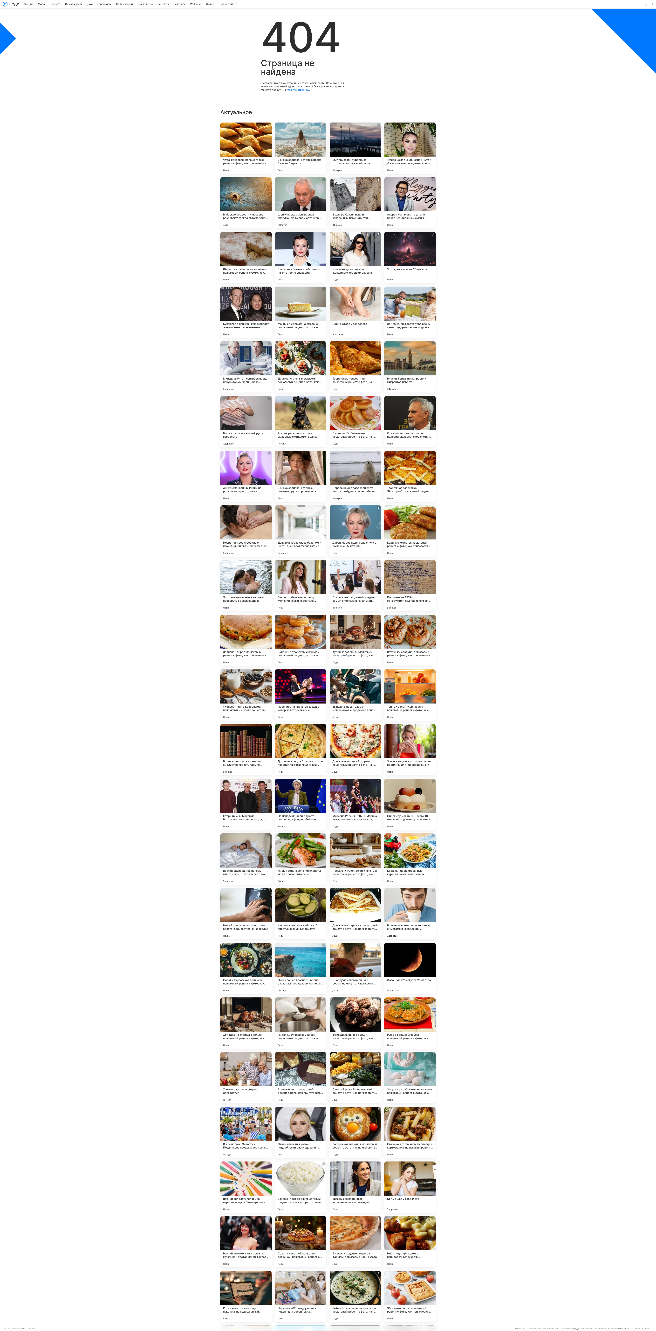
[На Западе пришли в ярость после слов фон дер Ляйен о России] (300, 804)
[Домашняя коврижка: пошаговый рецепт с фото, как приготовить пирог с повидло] (355, 913)
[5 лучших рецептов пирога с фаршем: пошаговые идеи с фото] (355, 1241)
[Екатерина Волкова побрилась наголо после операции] (300, 257)
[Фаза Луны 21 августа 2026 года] (410, 968)
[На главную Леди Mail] (13, 4)
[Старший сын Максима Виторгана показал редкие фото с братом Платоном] (246, 804)
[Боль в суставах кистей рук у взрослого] (246, 421)
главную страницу (297, 89)
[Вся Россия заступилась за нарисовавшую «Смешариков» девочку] (246, 1187)
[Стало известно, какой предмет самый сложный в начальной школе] (355, 585)
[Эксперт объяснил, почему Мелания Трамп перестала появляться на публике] (300, 585)
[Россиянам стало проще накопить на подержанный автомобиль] (246, 1296)
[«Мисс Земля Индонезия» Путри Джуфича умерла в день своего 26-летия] (410, 148)
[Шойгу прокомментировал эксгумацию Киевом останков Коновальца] (300, 202)
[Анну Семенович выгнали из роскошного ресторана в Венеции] (246, 476)
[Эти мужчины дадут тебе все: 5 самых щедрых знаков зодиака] (410, 312)
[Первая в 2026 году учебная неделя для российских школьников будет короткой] (300, 1296)
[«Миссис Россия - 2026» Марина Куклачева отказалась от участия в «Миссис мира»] (355, 804)
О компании (19, 1328)
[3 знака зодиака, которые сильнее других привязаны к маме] (300, 476)
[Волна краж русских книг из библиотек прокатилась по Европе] (246, 749)
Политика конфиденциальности (576, 1328)
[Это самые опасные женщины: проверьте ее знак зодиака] (246, 585)
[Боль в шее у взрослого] (410, 1187)
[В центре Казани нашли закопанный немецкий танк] (355, 202)
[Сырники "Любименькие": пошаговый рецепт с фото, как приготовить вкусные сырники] (355, 421)
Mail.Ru (7, 1328)
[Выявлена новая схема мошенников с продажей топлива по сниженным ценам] (355, 695)
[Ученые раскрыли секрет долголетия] (246, 1077)
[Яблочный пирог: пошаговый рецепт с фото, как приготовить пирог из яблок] (410, 1296)
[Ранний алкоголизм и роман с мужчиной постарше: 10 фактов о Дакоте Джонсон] (246, 1241)
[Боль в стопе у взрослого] (355, 312)
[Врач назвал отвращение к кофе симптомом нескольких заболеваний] (410, 913)
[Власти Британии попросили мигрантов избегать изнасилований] (410, 367)
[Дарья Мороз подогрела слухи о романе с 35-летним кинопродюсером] (355, 531)
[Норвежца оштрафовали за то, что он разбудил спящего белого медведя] (355, 476)
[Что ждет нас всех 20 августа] (410, 257)
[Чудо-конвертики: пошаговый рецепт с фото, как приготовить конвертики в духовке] (246, 148)
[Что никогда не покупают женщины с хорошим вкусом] (355, 257)
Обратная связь (642, 1328)
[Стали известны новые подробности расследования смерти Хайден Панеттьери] (300, 1132)
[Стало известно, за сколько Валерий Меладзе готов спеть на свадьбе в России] (410, 421)
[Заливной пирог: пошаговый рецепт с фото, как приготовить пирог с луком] (246, 640)
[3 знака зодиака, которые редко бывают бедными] (300, 148)
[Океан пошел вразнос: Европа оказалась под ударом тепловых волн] (300, 968)
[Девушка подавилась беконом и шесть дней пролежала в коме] (300, 531)
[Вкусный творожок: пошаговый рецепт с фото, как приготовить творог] (300, 1187)
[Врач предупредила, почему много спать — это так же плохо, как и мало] (246, 859)
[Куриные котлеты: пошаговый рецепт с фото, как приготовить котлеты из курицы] (410, 531)
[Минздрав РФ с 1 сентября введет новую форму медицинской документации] (246, 367)
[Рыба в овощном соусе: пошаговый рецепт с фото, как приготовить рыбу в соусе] (410, 1023)
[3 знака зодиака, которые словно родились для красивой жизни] (410, 749)
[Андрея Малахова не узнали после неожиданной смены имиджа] (410, 202)
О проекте (520, 1328)
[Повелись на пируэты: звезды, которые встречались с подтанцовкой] (300, 695)
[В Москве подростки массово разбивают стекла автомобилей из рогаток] (246, 202)
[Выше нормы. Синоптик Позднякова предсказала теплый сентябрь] (246, 1132)
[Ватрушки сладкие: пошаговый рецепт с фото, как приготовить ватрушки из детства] (410, 640)
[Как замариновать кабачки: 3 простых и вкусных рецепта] (300, 913)
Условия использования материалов (613, 1328)
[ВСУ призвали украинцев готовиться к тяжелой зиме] (355, 148)
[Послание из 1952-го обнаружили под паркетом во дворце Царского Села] (410, 585)
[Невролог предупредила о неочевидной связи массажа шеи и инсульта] (246, 531)
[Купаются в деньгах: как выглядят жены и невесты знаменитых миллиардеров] (246, 312)
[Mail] (5, 4)
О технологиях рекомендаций (543, 1328)
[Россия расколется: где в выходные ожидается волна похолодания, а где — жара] (300, 421)
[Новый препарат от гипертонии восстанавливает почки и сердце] (246, 913)
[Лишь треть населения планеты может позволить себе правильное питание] (300, 859)
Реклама (32, 1328)
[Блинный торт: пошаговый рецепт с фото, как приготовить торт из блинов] (300, 1077)
